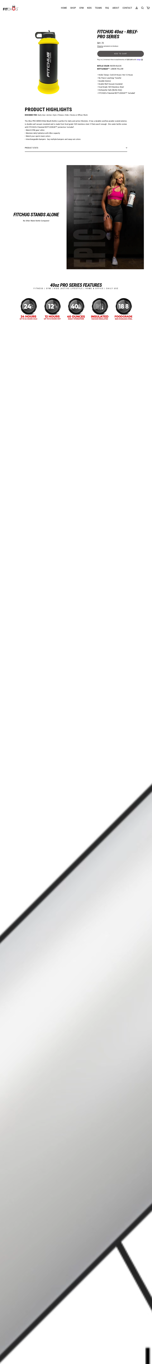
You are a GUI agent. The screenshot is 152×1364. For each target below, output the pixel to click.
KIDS (89, 8)
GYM (81, 8)
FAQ (107, 8)
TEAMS (98, 8)
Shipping (100, 46)
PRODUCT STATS (31, 148)
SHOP (73, 8)
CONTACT (127, 8)
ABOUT (115, 8)
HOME (64, 8)
